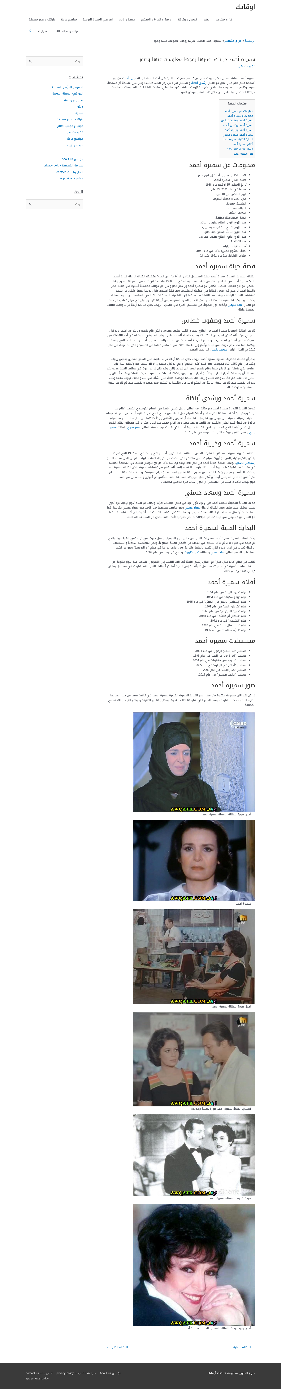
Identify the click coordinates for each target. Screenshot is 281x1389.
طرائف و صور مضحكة (42, 19)
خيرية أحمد (129, 78)
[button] (30, 31)
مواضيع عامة (69, 19)
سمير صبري (134, 427)
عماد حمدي (218, 552)
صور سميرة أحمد (243, 153)
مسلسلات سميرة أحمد (240, 149)
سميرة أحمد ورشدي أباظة (238, 125)
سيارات (42, 31)
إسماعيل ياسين (245, 462)
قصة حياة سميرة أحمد (240, 115)
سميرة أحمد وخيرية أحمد (239, 130)
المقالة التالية (117, 1347)
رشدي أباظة (198, 83)
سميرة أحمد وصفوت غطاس (237, 120)
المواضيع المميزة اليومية (98, 19)
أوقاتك (245, 6)
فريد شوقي (235, 304)
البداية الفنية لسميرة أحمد (238, 139)
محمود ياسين (219, 349)
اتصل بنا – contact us (69, 172)
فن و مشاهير (223, 19)
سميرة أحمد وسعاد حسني (238, 134)
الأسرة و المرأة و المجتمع (156, 19)
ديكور (206, 19)
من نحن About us (72, 159)
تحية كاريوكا (191, 552)
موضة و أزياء (127, 19)
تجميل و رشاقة (187, 19)
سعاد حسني (192, 507)
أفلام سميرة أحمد (243, 144)
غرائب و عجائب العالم (66, 31)
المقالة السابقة (243, 1347)
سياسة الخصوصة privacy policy (63, 165)
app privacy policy (71, 178)
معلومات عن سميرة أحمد (238, 111)
